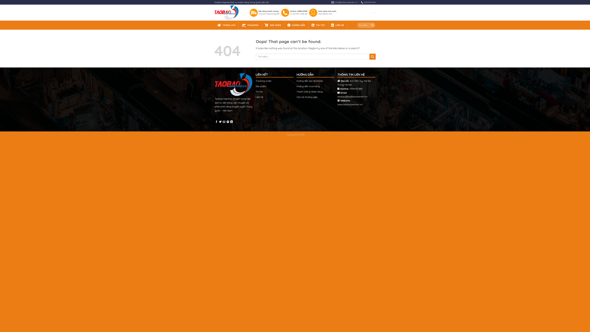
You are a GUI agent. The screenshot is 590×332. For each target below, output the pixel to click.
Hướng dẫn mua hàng (308, 86)
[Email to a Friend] (224, 122)
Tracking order (264, 80)
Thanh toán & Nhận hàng (310, 91)
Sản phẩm (261, 86)
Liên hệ (259, 97)
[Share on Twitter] (220, 122)
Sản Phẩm (275, 25)
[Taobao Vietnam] (229, 13)
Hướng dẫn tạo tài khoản (310, 80)
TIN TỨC (320, 25)
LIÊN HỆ (340, 25)
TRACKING (252, 25)
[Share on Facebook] (216, 122)
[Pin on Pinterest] (228, 122)
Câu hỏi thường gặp (307, 97)
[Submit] (372, 25)
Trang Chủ (229, 25)
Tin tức (259, 91)
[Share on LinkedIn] (231, 122)
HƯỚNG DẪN (298, 25)
